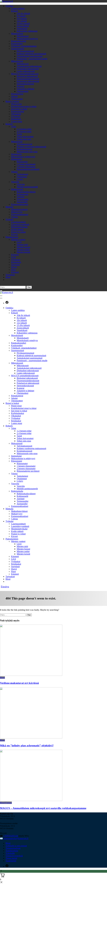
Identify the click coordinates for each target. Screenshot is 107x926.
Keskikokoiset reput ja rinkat (23, 106)
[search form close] (1, 290)
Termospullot (22, 199)
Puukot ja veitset (18, 232)
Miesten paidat (23, 249)
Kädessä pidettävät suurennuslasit (31, 53)
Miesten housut (23, 247)
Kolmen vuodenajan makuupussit (31, 146)
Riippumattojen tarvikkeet (28, 169)
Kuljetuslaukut (17, 111)
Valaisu (14, 172)
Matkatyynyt (16, 212)
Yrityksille (10, 853)
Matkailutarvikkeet (19, 209)
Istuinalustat (16, 154)
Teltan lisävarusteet (25, 136)
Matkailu (9, 207)
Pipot (13, 269)
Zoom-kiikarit (23, 26)
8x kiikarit (21, 16)
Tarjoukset (10, 275)
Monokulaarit (17, 33)
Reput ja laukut (12, 101)
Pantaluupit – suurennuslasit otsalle (32, 58)
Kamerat (20, 86)
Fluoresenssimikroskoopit (28, 79)
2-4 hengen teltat (24, 131)
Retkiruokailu (17, 189)
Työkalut (9, 219)
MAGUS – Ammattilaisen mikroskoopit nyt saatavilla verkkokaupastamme (43, 808)
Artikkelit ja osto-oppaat (16, 846)
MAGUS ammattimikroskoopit (24, 74)
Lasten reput (16, 121)
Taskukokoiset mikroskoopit (29, 66)
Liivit (19, 242)
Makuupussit (16, 141)
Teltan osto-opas (24, 139)
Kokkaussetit (22, 194)
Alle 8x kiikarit (23, 13)
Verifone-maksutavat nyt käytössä (19, 683)
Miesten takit (22, 244)
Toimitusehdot (12, 851)
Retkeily (9, 124)
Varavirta (15, 182)
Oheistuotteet (22, 91)
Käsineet (15, 254)
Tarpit (19, 134)
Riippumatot (16, 159)
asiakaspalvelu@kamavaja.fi (15, 838)
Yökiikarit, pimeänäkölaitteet (24, 46)
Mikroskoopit (17, 61)
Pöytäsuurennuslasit (25, 51)
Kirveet (14, 234)
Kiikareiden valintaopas (27, 31)
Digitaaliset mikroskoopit (28, 69)
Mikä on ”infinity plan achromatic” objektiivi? (27, 745)
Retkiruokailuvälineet (26, 192)
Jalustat (14, 96)
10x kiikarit (22, 18)
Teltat (13, 126)
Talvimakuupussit (24, 144)
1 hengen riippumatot (26, 164)
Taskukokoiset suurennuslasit (29, 56)
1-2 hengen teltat (24, 129)
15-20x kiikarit (23, 23)
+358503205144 (10, 836)
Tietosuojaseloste (13, 848)
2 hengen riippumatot (26, 166)
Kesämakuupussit (24, 149)
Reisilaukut (16, 119)
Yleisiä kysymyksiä (14, 856)
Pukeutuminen (12, 237)
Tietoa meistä (11, 858)
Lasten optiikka (18, 8)
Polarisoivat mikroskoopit (28, 81)
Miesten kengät (23, 252)
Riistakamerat (17, 94)
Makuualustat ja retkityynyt (23, 156)
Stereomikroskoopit (25, 84)
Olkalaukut (16, 114)
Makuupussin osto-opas (27, 151)
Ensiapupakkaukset (19, 204)
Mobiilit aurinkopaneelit (27, 187)
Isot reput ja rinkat (19, 109)
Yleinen (8, 803)
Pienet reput (16, 104)
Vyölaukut (15, 116)
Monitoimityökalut (19, 227)
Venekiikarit (22, 28)
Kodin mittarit (17, 229)
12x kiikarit (22, 21)
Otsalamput (22, 177)
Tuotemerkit (11, 861)
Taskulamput (22, 174)
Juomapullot (22, 202)
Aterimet (20, 197)
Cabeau (14, 217)
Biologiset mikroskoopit (27, 76)
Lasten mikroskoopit (26, 71)
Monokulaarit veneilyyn (27, 38)
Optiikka (9, 6)
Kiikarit (14, 11)
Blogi (8, 277)
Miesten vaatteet (18, 239)
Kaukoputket (17, 43)
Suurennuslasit (17, 48)
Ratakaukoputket (18, 41)
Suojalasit (15, 264)
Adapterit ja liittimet (25, 89)
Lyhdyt (20, 179)
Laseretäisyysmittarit (20, 224)
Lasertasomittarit (18, 222)
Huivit (14, 267)
